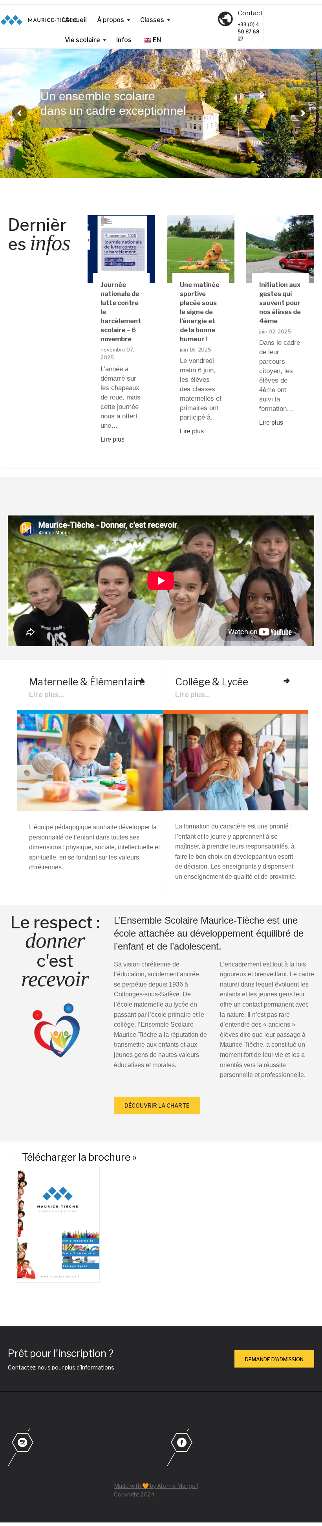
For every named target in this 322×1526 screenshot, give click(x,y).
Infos (124, 40)
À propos (110, 20)
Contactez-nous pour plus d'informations (61, 1367)
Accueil (76, 20)
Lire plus (112, 439)
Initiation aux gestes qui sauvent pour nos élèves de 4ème (280, 303)
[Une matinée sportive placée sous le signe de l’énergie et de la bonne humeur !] (200, 248)
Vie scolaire (82, 40)
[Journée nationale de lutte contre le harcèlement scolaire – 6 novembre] (121, 248)
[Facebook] (240, 1448)
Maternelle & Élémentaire (87, 682)
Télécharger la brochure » (79, 1157)
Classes (152, 20)
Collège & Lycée (211, 682)
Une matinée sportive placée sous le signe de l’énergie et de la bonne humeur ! (200, 312)
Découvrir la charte (157, 1105)
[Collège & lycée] (287, 681)
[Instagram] (81, 1448)
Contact (250, 13)
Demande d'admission (274, 1359)
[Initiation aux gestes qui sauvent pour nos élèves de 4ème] (280, 248)
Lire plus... (46, 694)
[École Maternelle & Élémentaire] (141, 681)
